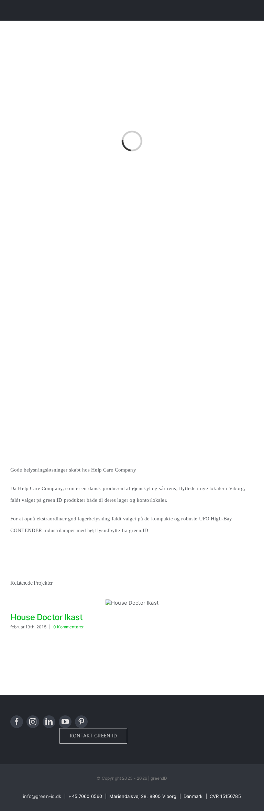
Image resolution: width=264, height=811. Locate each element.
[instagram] (32, 721)
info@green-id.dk (42, 796)
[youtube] (65, 721)
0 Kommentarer (68, 626)
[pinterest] (81, 721)
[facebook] (16, 721)
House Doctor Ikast (46, 617)
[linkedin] (49, 721)
